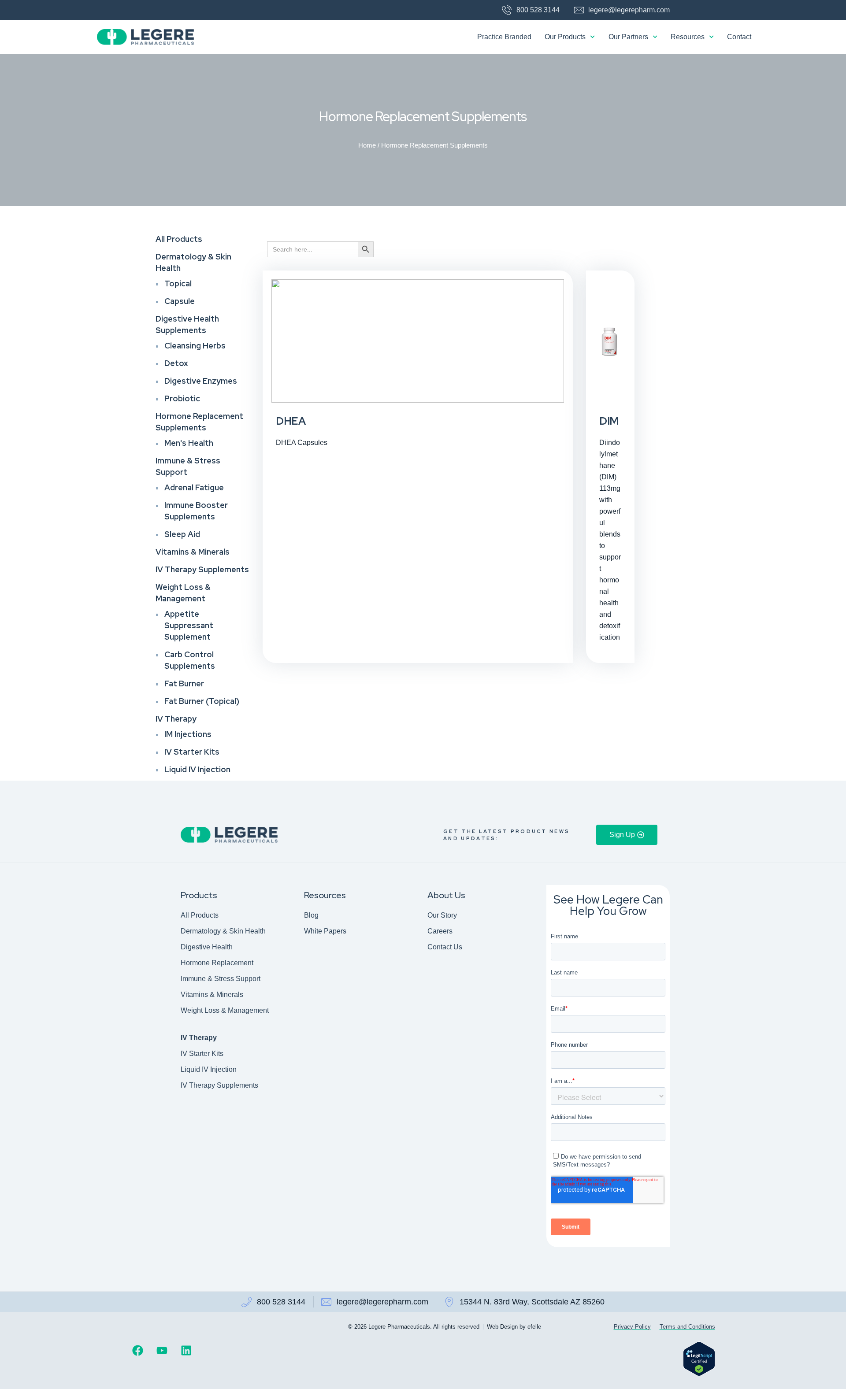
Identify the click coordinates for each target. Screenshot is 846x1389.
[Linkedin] (186, 1350)
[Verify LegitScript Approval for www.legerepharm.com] (699, 1374)
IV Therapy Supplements (202, 569)
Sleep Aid (182, 534)
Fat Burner (184, 683)
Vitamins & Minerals (193, 552)
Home (367, 145)
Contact (739, 37)
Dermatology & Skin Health (193, 262)
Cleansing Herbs (195, 346)
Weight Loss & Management (183, 593)
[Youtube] (162, 1350)
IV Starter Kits (191, 752)
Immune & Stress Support (188, 466)
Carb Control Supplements (189, 660)
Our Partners (628, 37)
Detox (176, 363)
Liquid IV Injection (197, 769)
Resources (688, 37)
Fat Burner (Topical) (201, 701)
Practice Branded (504, 37)
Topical (178, 283)
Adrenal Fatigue (194, 487)
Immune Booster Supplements (196, 511)
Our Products (565, 37)
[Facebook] (137, 1350)
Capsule (179, 301)
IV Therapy (176, 719)
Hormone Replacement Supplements (199, 422)
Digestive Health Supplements (187, 324)
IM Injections (188, 734)
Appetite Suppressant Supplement (188, 625)
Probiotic (182, 398)
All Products (179, 239)
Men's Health (188, 443)
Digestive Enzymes (200, 381)
